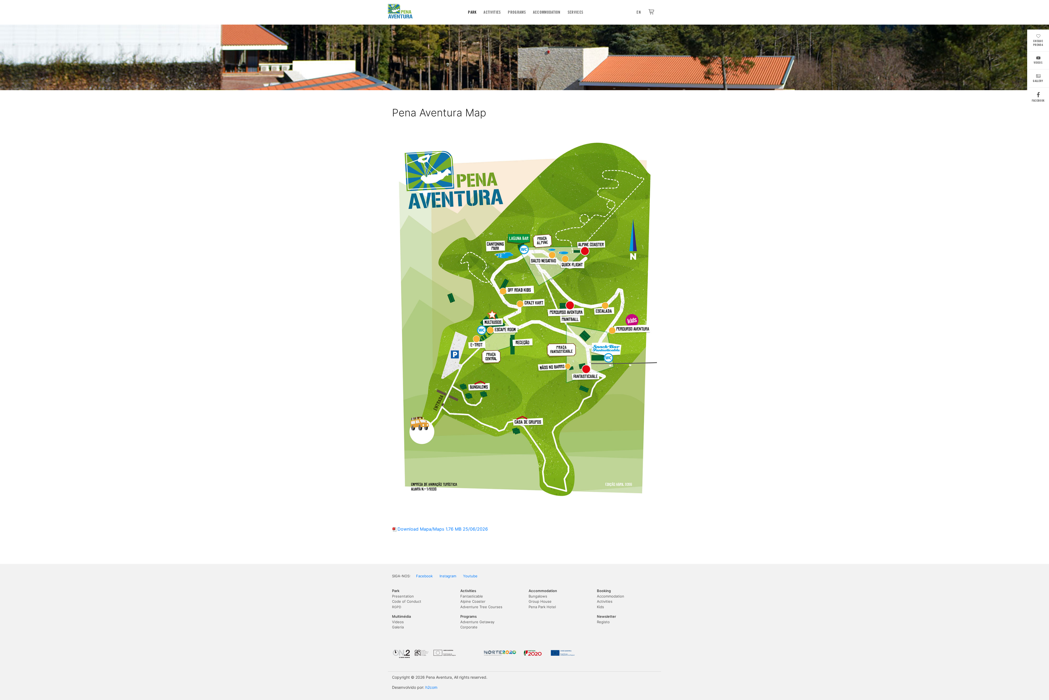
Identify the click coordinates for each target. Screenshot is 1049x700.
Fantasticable (471, 596)
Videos (1038, 62)
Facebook (1038, 100)
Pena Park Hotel (542, 607)
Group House (540, 601)
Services (575, 12)
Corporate (469, 627)
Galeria (398, 627)
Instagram (448, 576)
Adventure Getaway (477, 622)
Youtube (470, 576)
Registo (603, 622)
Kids (600, 607)
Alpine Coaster (472, 601)
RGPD (396, 607)
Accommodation (547, 12)
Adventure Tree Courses (481, 607)
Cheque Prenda (1038, 43)
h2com (431, 687)
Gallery (1038, 81)
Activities (492, 12)
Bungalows (538, 596)
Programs (517, 12)
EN (639, 12)
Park (472, 12)
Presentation (403, 596)
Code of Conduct (406, 601)
